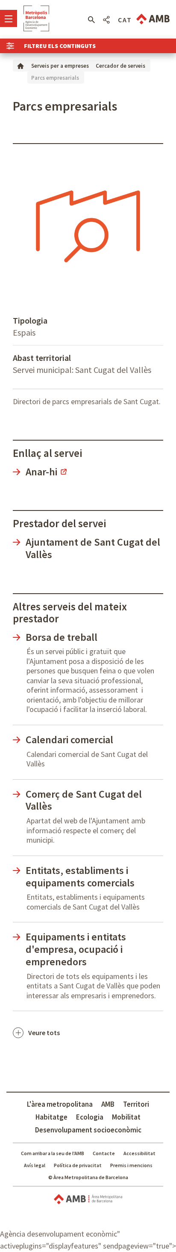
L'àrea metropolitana (60, 1104)
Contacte (104, 1153)
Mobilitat (126, 1117)
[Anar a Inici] (20, 65)
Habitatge (51, 1117)
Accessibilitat (139, 1153)
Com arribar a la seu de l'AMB (52, 1153)
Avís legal (34, 1165)
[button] (91, 19)
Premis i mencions (131, 1165)
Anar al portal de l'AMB (153, 19)
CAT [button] (125, 19)
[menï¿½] (8, 18)
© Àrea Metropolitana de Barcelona (88, 1177)
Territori (136, 1104)
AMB (107, 1104)
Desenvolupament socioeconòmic (88, 1130)
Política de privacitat (78, 1165)
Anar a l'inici (36, 18)
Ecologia (89, 1117)
